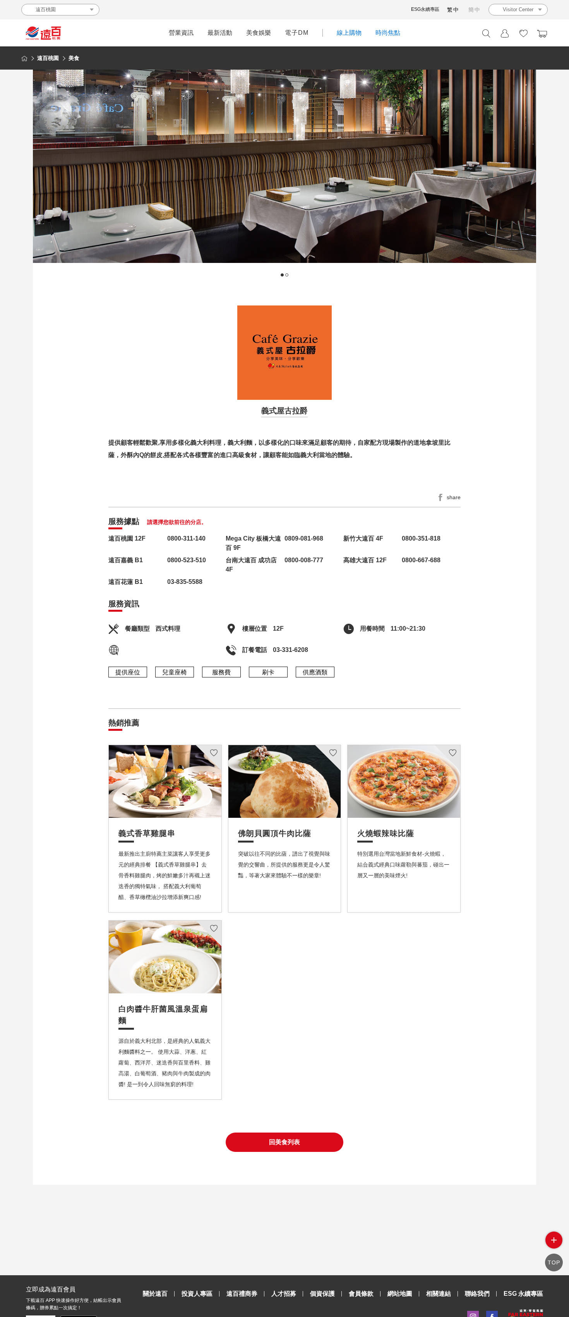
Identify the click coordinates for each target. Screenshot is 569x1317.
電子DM (296, 32)
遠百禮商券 (241, 1293)
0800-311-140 (186, 538)
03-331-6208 (290, 650)
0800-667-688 (421, 560)
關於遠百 (155, 1293)
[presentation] (42, 179)
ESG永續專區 (425, 9)
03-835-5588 (184, 581)
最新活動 (219, 32)
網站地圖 (399, 1293)
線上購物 (349, 32)
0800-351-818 (421, 538)
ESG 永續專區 (523, 1293)
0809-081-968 (303, 538)
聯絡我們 (477, 1293)
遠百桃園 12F (127, 538)
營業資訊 (181, 32)
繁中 (453, 10)
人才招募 (283, 1293)
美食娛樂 (258, 32)
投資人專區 (197, 1293)
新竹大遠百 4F (363, 538)
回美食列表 (284, 1142)
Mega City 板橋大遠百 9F (253, 543)
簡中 (474, 10)
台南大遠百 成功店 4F (251, 565)
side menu (553, 1240)
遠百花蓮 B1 (125, 581)
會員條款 (361, 1293)
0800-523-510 (186, 560)
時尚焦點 (387, 32)
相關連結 (438, 1293)
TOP (554, 1262)
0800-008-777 (303, 560)
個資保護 (322, 1293)
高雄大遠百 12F (365, 560)
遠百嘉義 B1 (125, 560)
